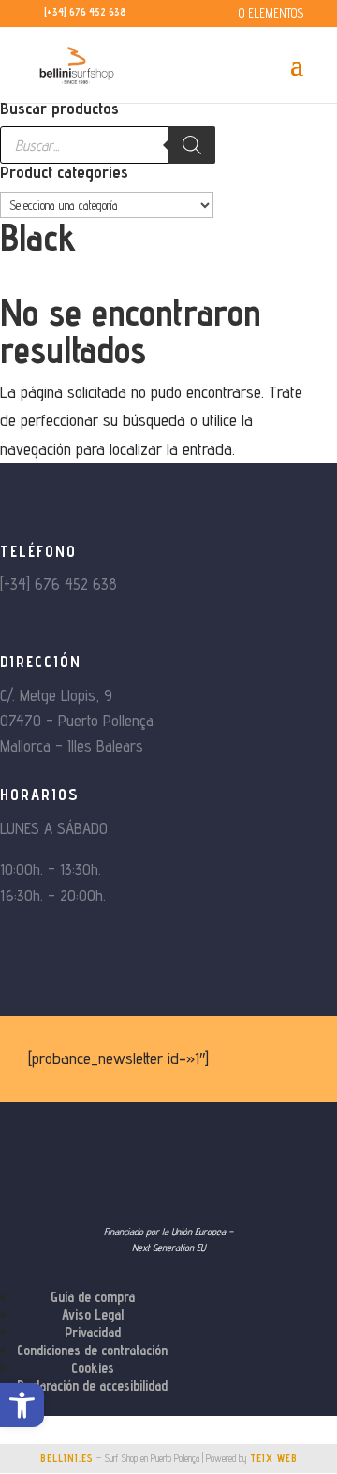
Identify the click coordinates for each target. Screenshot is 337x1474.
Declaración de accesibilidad (92, 1386)
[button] (22, 1405)
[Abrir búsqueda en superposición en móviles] (107, 145)
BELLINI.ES (67, 1458)
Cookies (92, 1368)
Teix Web (274, 1458)
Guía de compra (93, 1297)
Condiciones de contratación (92, 1350)
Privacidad (93, 1332)
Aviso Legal (93, 1314)
